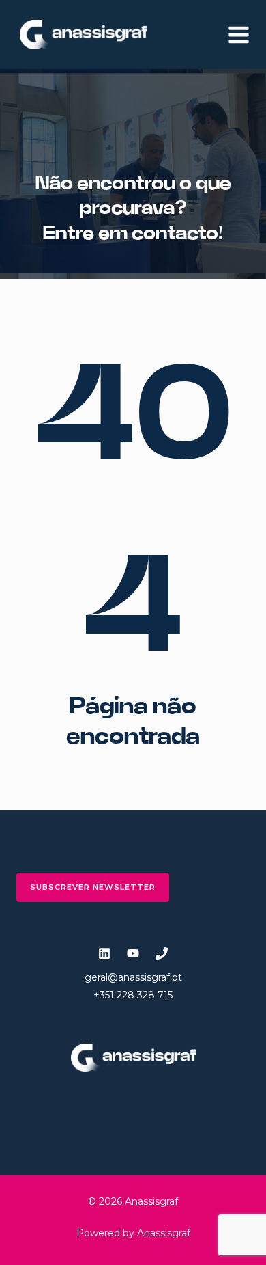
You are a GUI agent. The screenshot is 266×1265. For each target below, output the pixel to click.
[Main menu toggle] (238, 34)
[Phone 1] (162, 953)
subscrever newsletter (93, 887)
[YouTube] (133, 953)
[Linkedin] (104, 953)
